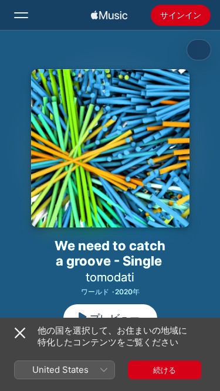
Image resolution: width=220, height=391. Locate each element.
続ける (164, 370)
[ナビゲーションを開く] (21, 15)
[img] (109, 15)
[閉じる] (20, 333)
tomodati (110, 277)
